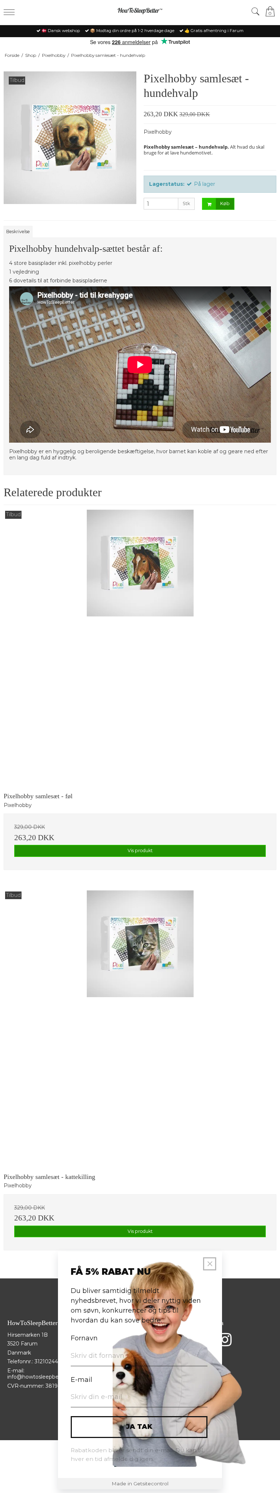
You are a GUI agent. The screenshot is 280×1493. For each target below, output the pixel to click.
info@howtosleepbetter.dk (41, 1377)
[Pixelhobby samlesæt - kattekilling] (140, 1026)
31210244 (46, 1361)
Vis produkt (140, 850)
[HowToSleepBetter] (140, 11)
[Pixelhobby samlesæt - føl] (140, 646)
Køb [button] (225, 203)
